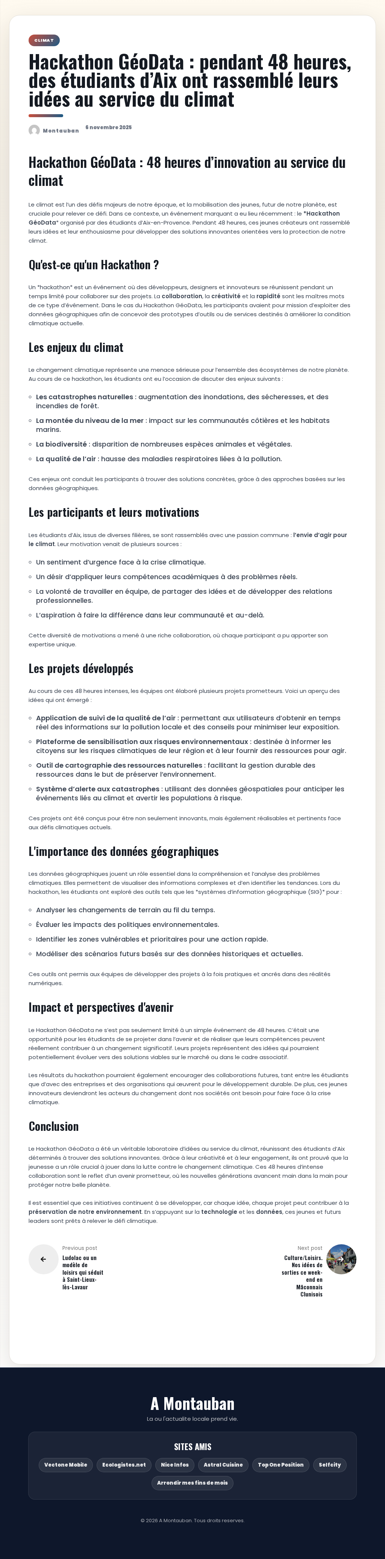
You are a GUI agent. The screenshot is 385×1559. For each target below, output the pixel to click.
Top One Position (281, 1464)
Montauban (61, 130)
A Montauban (192, 1402)
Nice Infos (175, 1464)
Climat (44, 40)
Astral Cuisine (223, 1464)
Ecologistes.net (124, 1464)
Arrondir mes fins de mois (192, 1483)
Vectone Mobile (65, 1464)
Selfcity (330, 1464)
